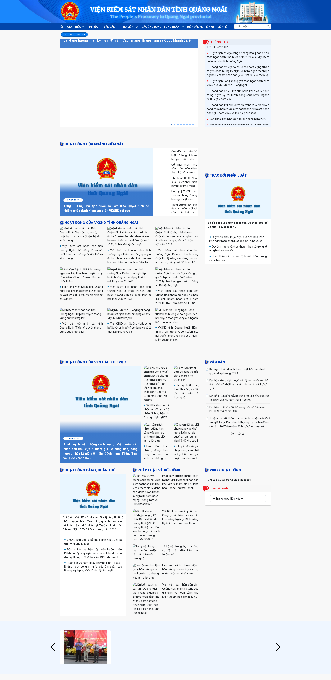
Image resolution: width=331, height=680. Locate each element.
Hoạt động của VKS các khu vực (95, 362)
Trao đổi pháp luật (228, 175)
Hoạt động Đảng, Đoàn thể (90, 470)
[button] (171, 124)
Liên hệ (222, 26)
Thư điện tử (129, 26)
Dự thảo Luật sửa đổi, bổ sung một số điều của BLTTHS (237, 409)
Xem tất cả (238, 433)
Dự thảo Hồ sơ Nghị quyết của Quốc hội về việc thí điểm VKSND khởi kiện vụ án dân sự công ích (238, 384)
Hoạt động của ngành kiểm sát (94, 144)
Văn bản (109, 26)
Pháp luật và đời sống (159, 470)
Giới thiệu (74, 26)
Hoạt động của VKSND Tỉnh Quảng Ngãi (101, 223)
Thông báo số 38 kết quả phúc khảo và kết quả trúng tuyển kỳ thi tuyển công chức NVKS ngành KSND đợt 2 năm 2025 (238, 91)
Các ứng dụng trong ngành (161, 26)
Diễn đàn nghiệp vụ (200, 26)
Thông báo (219, 42)
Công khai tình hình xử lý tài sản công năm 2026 (238, 115)
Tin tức (92, 26)
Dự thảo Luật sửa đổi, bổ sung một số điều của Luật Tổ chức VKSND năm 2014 (239, 397)
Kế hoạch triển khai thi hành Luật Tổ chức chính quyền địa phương (237, 371)
